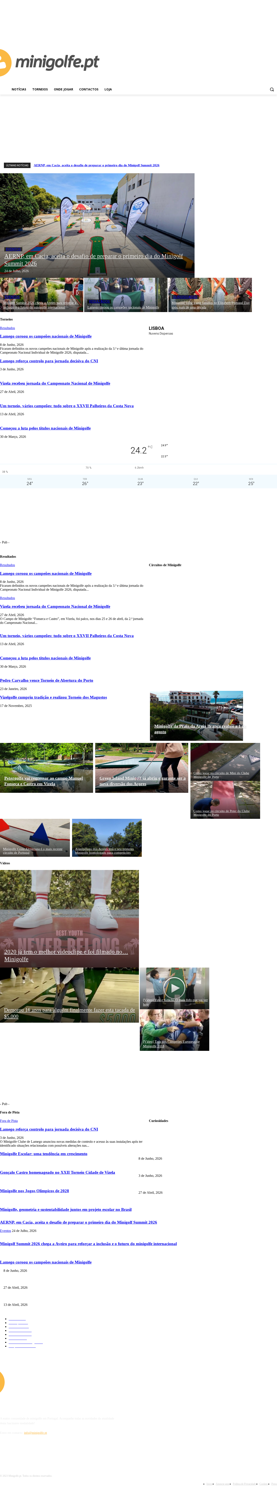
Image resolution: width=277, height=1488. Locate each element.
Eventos (13, 249)
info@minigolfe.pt (35, 1432)
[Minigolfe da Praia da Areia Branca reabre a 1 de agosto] (196, 716)
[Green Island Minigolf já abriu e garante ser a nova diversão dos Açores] (141, 768)
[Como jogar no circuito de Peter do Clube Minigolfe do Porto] (225, 800)
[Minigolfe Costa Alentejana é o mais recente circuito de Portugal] (35, 838)
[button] (272, 89)
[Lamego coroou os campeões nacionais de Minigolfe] (125, 295)
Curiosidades (185, 297)
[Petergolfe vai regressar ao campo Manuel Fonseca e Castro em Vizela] (46, 768)
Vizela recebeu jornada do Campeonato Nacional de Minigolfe (55, 606)
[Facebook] (268, 34)
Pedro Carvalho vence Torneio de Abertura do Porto (46, 680)
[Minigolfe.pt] (34, 1381)
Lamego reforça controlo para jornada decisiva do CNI (172, 1168)
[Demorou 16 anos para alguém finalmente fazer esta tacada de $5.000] (69, 995)
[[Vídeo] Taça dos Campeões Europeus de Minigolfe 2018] (174, 1030)
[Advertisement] (138, 127)
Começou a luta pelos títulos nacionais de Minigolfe (45, 658)
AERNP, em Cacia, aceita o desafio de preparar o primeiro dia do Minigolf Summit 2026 (96, 165)
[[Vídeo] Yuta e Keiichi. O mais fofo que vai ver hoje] (174, 988)
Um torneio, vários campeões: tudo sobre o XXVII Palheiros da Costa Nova (67, 635)
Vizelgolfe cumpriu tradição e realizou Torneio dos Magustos (53, 697)
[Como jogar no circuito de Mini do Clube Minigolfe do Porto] (225, 762)
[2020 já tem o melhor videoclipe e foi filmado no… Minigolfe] (69, 919)
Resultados (99, 301)
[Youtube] (274, 34)
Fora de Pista (9, 1121)
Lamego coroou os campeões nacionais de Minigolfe (46, 573)
